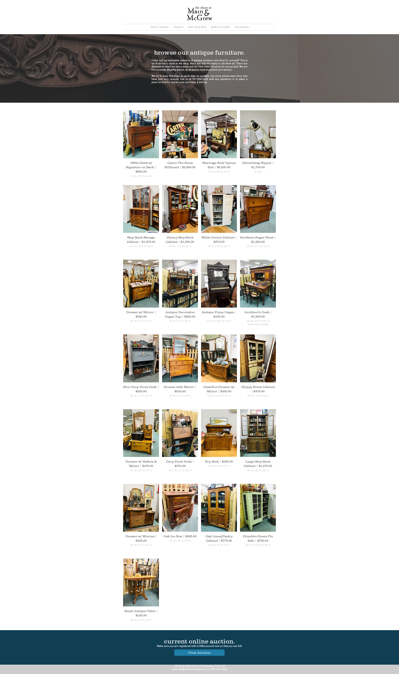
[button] (241, 27)
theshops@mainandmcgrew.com (190, 669)
